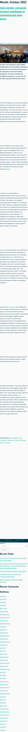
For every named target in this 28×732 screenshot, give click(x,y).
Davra (11, 257)
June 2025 (3, 626)
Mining (15, 541)
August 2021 (3, 721)
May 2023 (3, 675)
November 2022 (4, 687)
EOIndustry (2, 541)
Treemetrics (12, 307)
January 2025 (4, 633)
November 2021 (4, 715)
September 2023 (5, 669)
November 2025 (4, 617)
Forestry (8, 541)
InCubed (7, 169)
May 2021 (3, 730)
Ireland (11, 541)
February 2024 (4, 657)
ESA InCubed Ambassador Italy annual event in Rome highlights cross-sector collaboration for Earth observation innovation (14, 566)
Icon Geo (7, 442)
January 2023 (4, 684)
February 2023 (4, 681)
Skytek (17, 440)
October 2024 (4, 639)
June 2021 (3, 727)
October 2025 (4, 620)
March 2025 (3, 629)
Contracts (18, 539)
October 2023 (4, 666)
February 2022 (4, 709)
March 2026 (3, 608)
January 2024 (4, 660)
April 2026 (3, 605)
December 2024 (4, 636)
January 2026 (4, 611)
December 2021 (4, 712)
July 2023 (3, 672)
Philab (10, 539)
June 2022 (3, 696)
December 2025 (4, 614)
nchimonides (25, 43)
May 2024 (3, 651)
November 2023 (4, 663)
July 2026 (3, 596)
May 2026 (3, 602)
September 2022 (5, 693)
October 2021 (4, 718)
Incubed (6, 539)
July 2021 (3, 724)
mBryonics (11, 440)
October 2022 (4, 690)
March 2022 (3, 706)
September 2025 (5, 623)
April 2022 (3, 702)
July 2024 (3, 648)
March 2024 (3, 654)
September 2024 (5, 642)
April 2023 (3, 678)
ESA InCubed (14, 438)
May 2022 (3, 699)
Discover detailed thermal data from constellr (13, 571)
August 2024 (3, 645)
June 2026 (3, 599)
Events (22, 539)
